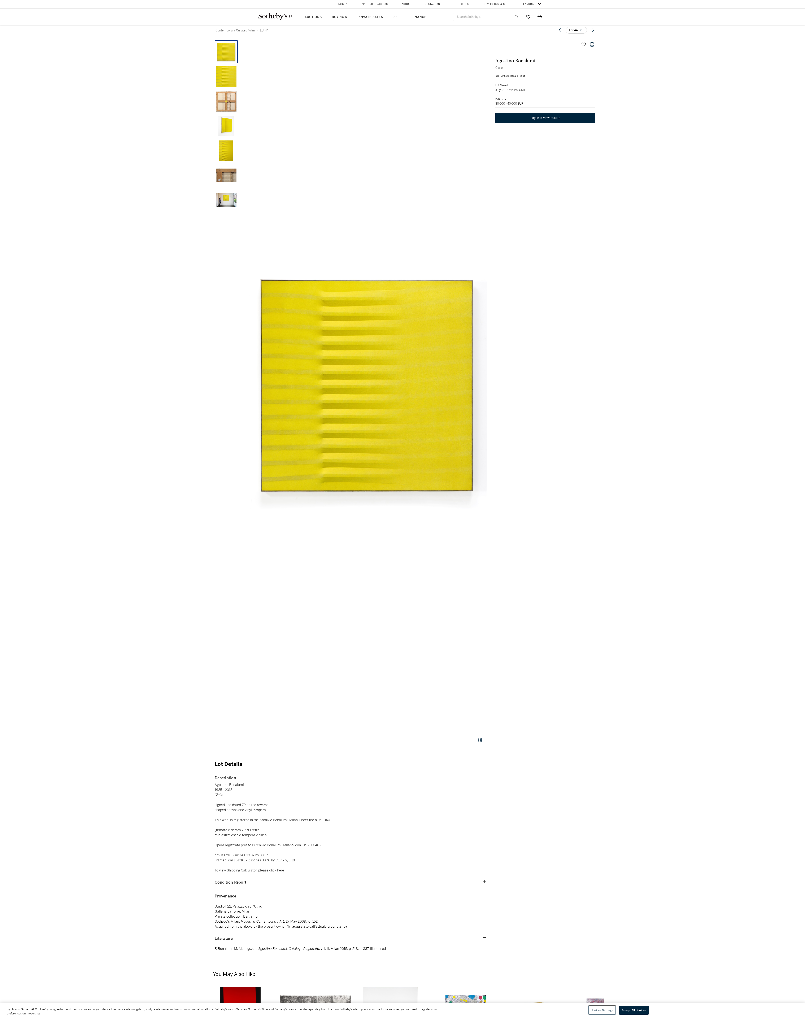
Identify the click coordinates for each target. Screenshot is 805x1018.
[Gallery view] (480, 740)
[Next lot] (593, 30)
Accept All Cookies (634, 1010)
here (280, 870)
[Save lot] (583, 44)
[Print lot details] (592, 44)
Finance (419, 17)
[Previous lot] (560, 30)
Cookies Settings (602, 1010)
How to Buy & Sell (496, 4)
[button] (367, 386)
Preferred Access (374, 4)
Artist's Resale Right (513, 76)
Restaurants (434, 4)
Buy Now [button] (339, 17)
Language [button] (530, 4)
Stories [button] (463, 4)
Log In (343, 4)
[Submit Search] (516, 16)
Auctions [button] (313, 17)
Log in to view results (545, 118)
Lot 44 (264, 30)
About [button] (406, 4)
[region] (402, 1010)
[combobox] (487, 17)
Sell (397, 17)
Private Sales (370, 17)
